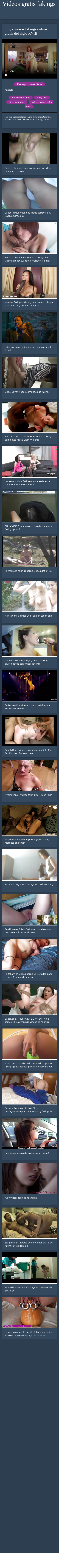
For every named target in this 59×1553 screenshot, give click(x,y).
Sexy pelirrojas (16, 102)
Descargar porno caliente (29, 84)
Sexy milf (42, 97)
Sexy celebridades (21, 97)
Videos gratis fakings (29, 3)
